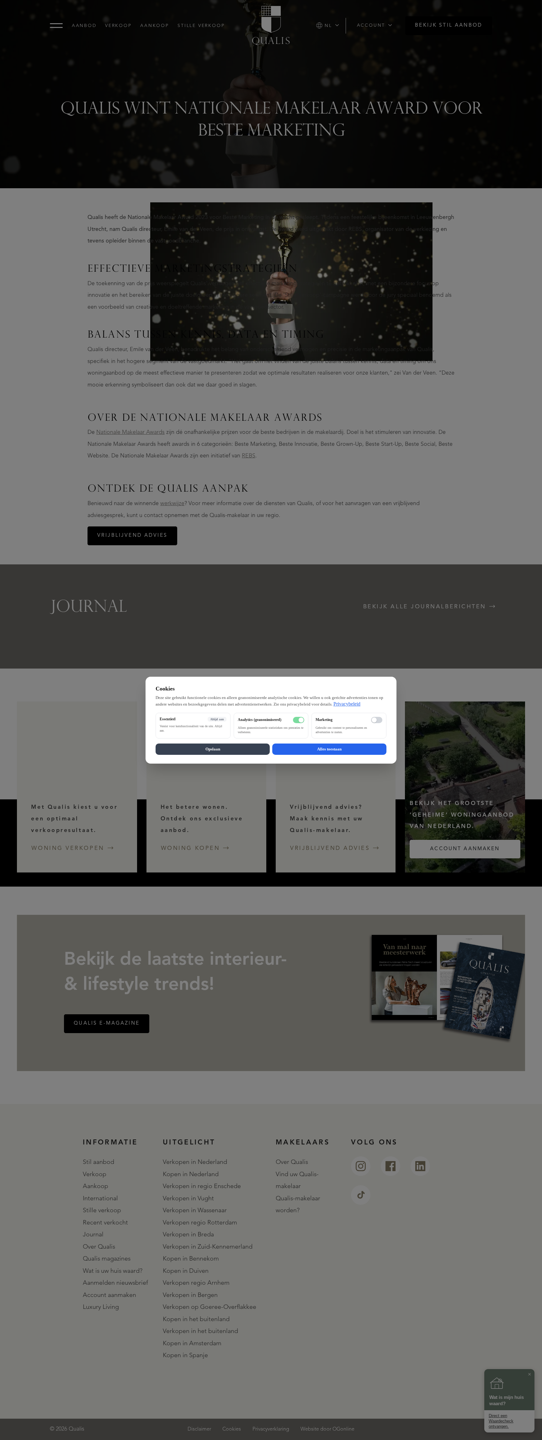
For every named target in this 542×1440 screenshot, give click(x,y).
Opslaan (212, 748)
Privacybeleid (346, 704)
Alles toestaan (329, 748)
